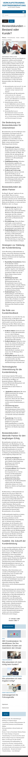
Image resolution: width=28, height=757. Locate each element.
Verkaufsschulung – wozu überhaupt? (11, 751)
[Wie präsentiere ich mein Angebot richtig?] (14, 674)
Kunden (22, 37)
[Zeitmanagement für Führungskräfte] (14, 690)
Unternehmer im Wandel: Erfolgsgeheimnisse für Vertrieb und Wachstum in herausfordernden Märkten (13, 724)
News (3, 638)
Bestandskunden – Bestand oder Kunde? (11, 749)
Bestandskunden (11, 37)
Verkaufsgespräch (7, 659)
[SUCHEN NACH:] (14, 15)
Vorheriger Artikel (15, 618)
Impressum (5, 704)
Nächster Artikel (13, 620)
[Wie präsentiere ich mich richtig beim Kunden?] (14, 658)
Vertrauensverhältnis (7, 39)
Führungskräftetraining (9, 692)
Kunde (17, 37)
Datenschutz (5, 707)
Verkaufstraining (17, 676)
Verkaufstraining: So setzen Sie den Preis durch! (13, 735)
